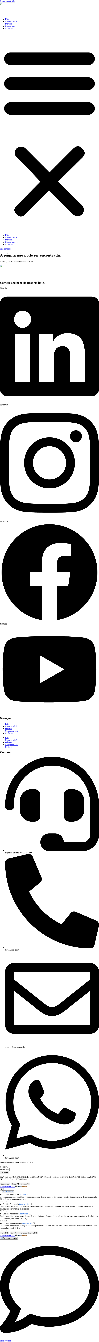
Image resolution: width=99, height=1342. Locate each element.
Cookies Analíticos (10, 1214)
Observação (24, 1204)
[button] (49, 132)
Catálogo (9, 28)
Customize (5, 1184)
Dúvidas (8, 24)
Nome (3, 1167)
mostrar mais (8, 1192)
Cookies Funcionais (11, 1204)
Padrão (23, 1194)
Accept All (25, 1184)
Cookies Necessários (11, 1194)
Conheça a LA (11, 21)
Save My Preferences (19, 1233)
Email (2, 1169)
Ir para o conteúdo (7, 1)
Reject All (15, 1184)
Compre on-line (11, 26)
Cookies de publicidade (12, 1223)
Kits (7, 19)
